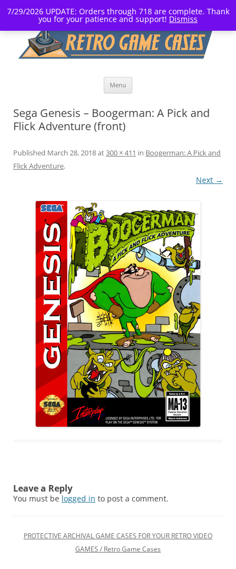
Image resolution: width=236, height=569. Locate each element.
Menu (118, 85)
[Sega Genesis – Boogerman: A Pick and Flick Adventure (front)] (118, 314)
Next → (209, 180)
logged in (78, 498)
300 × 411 (121, 153)
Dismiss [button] (183, 19)
